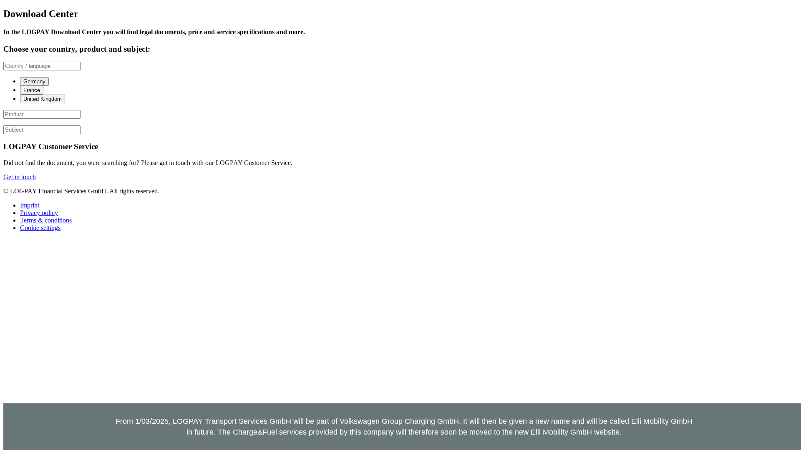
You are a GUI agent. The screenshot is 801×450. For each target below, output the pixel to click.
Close (783, 424)
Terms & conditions (46, 220)
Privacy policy (39, 212)
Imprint (29, 205)
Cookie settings (40, 227)
